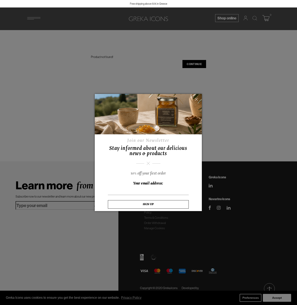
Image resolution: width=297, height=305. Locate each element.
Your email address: (148, 183)
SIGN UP (148, 204)
